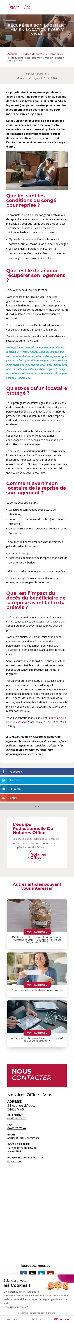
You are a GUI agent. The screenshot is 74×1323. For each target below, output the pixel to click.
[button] (64, 9)
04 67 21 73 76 (16, 1118)
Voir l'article (37, 931)
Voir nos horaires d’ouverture (25, 1159)
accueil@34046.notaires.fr (23, 1138)
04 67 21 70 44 (16, 1128)
